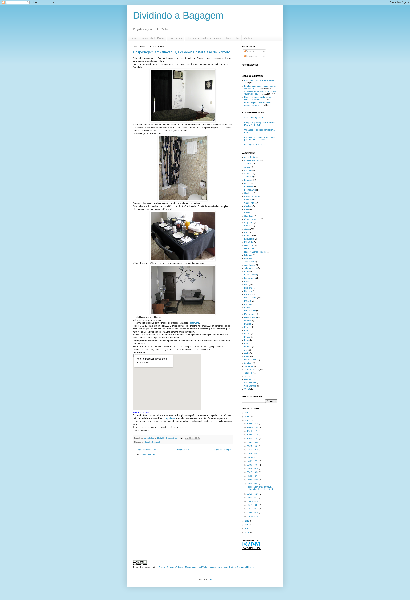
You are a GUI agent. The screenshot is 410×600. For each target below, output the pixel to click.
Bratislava (248, 187)
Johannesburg (250, 268)
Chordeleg (249, 216)
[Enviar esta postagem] (181, 438)
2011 (247, 525)
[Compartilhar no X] (192, 438)
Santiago (248, 363)
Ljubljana (248, 291)
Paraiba (247, 324)
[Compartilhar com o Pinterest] (198, 438)
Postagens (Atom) (148, 454)
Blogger (211, 579)
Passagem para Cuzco (254, 144)
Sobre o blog (232, 38)
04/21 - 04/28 (253, 497)
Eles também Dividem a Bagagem (204, 38)
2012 (247, 521)
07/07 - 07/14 (253, 461)
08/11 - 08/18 (253, 450)
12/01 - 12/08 (253, 427)
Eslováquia (249, 239)
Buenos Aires (250, 190)
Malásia (247, 301)
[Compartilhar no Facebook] (195, 438)
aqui (184, 427)
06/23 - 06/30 (253, 468)
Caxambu (248, 200)
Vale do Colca (250, 383)
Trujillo (247, 376)
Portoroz (248, 347)
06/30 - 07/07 (253, 465)
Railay (247, 356)
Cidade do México (252, 219)
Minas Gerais (250, 311)
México (247, 307)
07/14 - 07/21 (253, 457)
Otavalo (247, 321)
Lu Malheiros (149, 438)
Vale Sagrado (250, 386)
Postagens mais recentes (145, 450)
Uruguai (247, 379)
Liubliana (248, 288)
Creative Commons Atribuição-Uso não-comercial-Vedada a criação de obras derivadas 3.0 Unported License (206, 567)
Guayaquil (156, 442)
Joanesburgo (250, 262)
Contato (248, 38)
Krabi (246, 272)
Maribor (247, 304)
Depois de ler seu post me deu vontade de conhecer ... (257, 98)
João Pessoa (250, 265)
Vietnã (247, 389)
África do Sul (249, 157)
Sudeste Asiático (251, 369)
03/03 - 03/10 (253, 513)
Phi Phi (247, 334)
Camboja (248, 193)
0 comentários (171, 438)
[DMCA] (251, 549)
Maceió (247, 294)
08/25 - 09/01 (253, 446)
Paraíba (247, 327)
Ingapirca (248, 258)
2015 (247, 413)
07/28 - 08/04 (253, 453)
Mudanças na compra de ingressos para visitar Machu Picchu (259, 138)
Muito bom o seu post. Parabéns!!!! (259, 80)
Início (133, 38)
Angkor (247, 167)
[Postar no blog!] (189, 438)
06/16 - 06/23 (253, 472)
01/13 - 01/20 (253, 516)
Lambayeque (250, 278)
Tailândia (248, 373)
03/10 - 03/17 (253, 509)
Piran (246, 340)
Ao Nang (248, 170)
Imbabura (248, 255)
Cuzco (247, 232)
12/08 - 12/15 (253, 423)
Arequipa (248, 173)
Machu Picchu (250, 298)
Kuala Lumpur (250, 275)
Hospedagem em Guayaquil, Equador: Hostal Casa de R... (260, 488)
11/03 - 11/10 (253, 435)
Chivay (247, 213)
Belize (247, 183)
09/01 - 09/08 (253, 442)
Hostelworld (194, 323)
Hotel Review (175, 38)
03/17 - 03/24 (253, 505)
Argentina (248, 177)
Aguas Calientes (251, 160)
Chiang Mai (249, 203)
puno (246, 350)
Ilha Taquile (249, 249)
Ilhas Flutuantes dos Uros (255, 252)
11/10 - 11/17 (253, 431)
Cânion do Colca (251, 196)
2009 (247, 532)
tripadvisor (170, 418)
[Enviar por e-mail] (186, 438)
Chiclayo (248, 206)
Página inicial (183, 450)
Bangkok (248, 180)
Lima (246, 284)
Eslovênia (248, 242)
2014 (247, 417)
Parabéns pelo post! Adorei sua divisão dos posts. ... (257, 104)
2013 (247, 420)
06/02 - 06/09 (253, 480)
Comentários (251, 56)
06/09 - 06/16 (253, 476)
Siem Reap (249, 366)
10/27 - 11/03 (253, 439)
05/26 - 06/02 (253, 484)
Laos (246, 281)
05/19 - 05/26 (253, 494)
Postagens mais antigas (221, 450)
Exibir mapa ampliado (141, 412)
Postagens (250, 51)
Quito (246, 353)
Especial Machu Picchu (152, 38)
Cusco (247, 229)
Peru (246, 330)
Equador (148, 442)
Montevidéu (249, 314)
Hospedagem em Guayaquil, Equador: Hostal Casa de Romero (181, 52)
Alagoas (247, 164)
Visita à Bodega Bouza (254, 118)
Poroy (246, 343)
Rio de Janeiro (250, 360)
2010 (247, 528)
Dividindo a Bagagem (178, 15)
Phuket (247, 337)
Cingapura (249, 222)
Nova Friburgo (250, 317)
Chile (246, 209)
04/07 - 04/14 (253, 501)
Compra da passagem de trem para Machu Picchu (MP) (259, 124)
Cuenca (247, 226)
